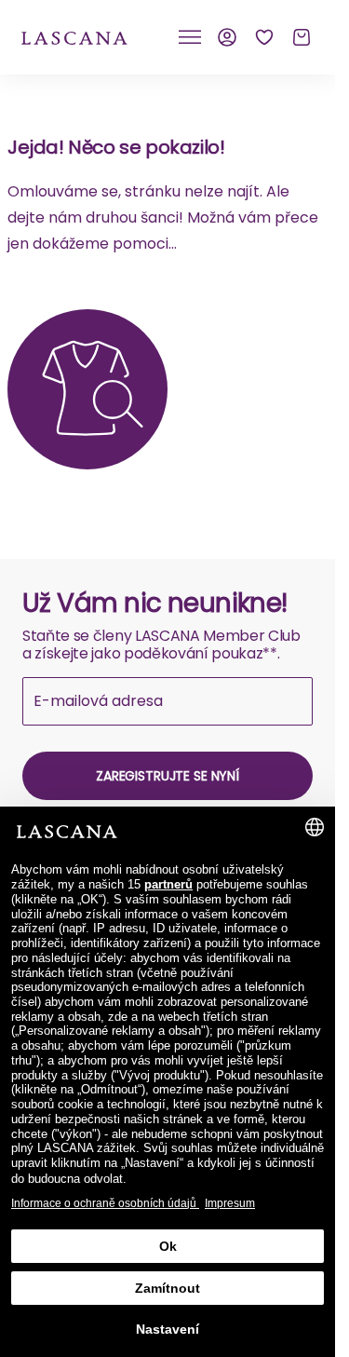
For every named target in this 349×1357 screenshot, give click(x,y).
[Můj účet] (227, 37)
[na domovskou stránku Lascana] (74, 36)
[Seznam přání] (264, 37)
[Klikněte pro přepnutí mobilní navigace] (189, 37)
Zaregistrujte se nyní (167, 776)
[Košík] (301, 37)
